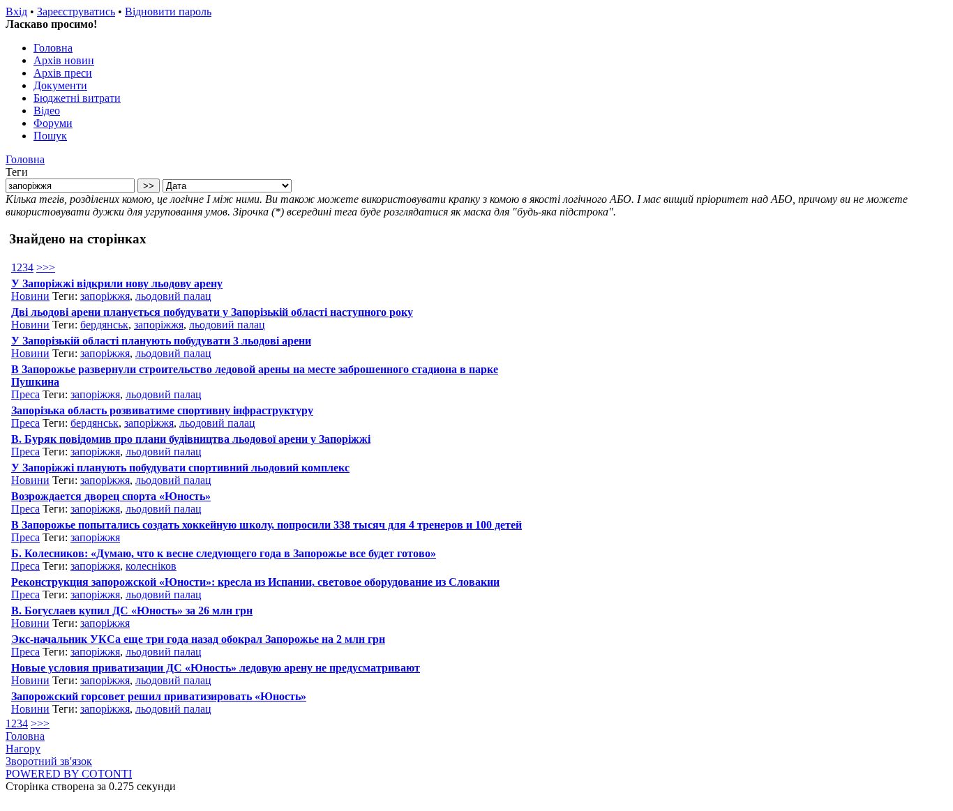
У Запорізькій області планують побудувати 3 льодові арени (161, 341)
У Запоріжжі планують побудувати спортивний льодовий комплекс (180, 467)
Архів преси (62, 73)
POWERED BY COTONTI (69, 774)
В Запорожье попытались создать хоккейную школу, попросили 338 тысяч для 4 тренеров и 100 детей (266, 525)
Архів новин (63, 60)
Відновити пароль (168, 11)
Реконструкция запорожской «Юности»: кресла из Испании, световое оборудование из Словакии (255, 582)
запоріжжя (105, 296)
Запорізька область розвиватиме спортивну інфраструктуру (162, 410)
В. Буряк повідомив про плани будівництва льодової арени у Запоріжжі (190, 439)
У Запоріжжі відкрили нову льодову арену (117, 283)
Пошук (50, 136)
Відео (46, 110)
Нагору (23, 749)
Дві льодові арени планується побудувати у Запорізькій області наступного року (212, 312)
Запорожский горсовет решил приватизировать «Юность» (158, 696)
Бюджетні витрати (77, 98)
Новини (30, 296)
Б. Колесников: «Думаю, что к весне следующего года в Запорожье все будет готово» (223, 553)
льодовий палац (173, 296)
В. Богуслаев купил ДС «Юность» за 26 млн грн (132, 610)
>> (49, 267)
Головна (53, 48)
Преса (25, 394)
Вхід (16, 11)
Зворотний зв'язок (49, 761)
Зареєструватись (76, 11)
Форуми (53, 123)
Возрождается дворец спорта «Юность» (111, 496)
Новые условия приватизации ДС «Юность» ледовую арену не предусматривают (215, 668)
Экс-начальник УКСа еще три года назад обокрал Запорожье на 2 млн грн (198, 639)
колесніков (151, 566)
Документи (60, 85)
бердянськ (104, 325)
